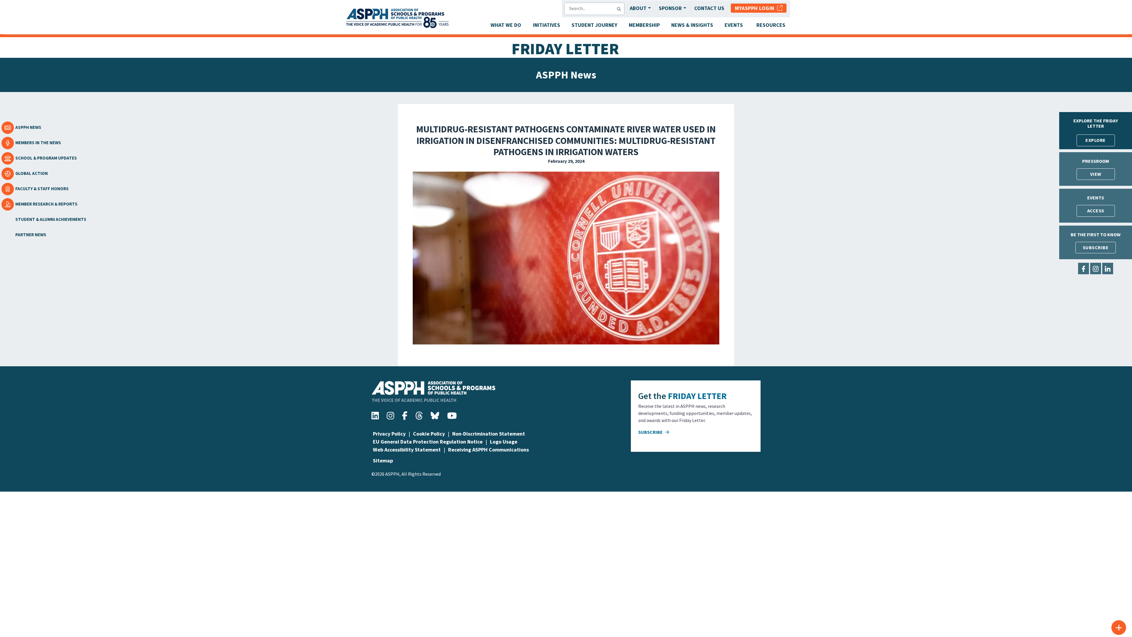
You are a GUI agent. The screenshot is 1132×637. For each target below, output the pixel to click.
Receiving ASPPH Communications (488, 449)
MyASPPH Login (756, 8)
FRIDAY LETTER (697, 395)
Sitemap (383, 460)
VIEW (1095, 174)
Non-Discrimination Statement (488, 433)
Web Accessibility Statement (407, 449)
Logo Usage (503, 441)
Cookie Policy (429, 433)
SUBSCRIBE (1096, 247)
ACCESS (1095, 211)
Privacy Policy (389, 433)
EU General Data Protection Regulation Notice (428, 441)
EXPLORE (1095, 140)
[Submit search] (620, 9)
